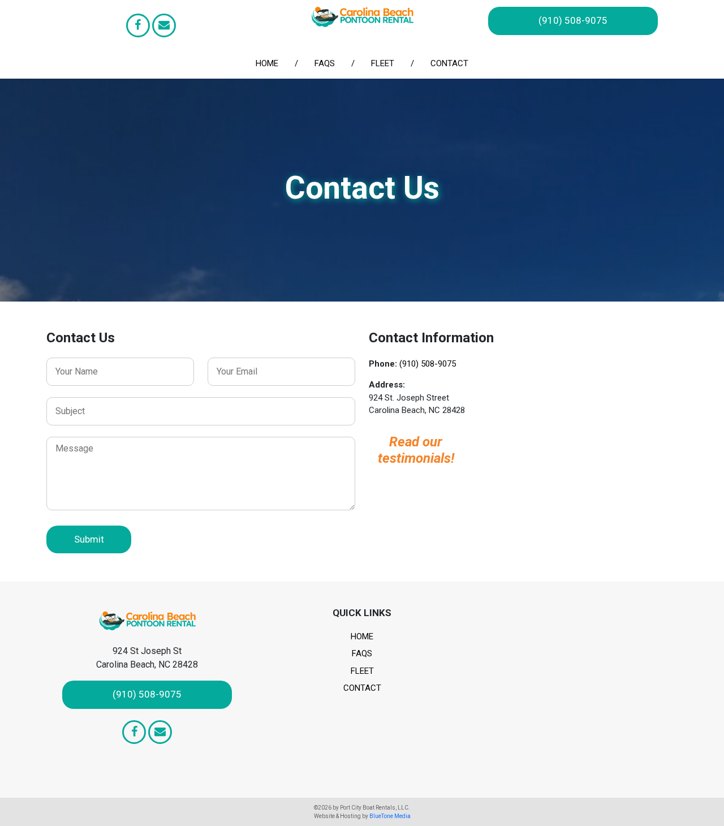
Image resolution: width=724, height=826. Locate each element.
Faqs (324, 63)
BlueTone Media (390, 816)
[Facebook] (138, 25)
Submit (89, 539)
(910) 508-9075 (572, 20)
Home (267, 63)
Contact (449, 63)
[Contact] (164, 25)
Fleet (382, 63)
